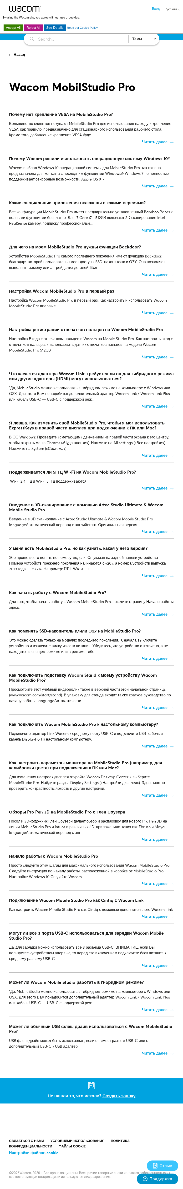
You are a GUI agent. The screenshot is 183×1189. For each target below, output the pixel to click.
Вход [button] (156, 8)
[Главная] (25, 9)
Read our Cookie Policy (82, 27)
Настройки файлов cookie (33, 1152)
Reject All (33, 27)
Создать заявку (119, 1096)
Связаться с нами (26, 1140)
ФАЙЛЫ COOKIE (72, 1146)
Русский (171, 9)
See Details (54, 27)
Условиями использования (77, 1140)
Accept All (13, 27)
